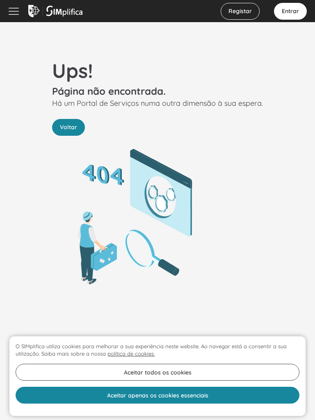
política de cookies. (131, 353)
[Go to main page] (55, 11)
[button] (240, 11)
